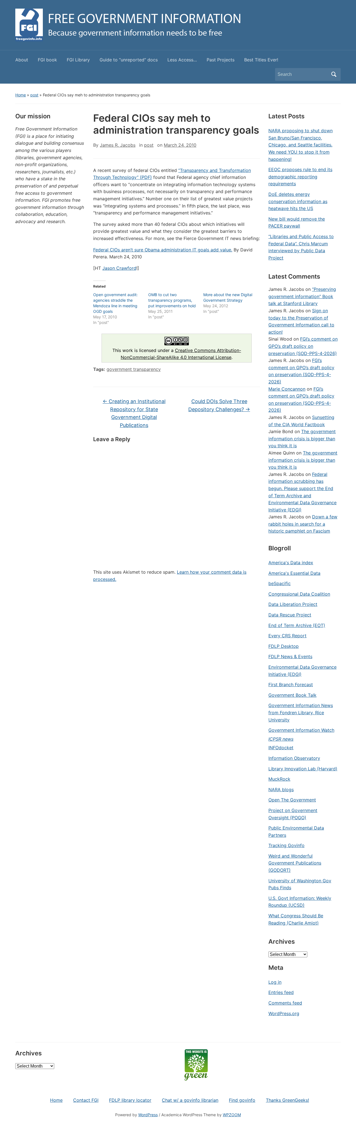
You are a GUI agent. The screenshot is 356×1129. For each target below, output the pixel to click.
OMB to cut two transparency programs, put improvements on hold (172, 300)
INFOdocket (280, 747)
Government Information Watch (301, 730)
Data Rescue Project (289, 615)
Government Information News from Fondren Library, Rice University (300, 712)
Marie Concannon (286, 389)
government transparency (134, 369)
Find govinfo (242, 1100)
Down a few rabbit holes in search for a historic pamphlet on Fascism (302, 524)
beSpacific (279, 583)
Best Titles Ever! (261, 60)
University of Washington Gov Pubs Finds (299, 884)
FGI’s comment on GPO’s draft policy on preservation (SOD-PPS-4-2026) (303, 346)
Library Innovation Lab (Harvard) (302, 768)
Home (20, 95)
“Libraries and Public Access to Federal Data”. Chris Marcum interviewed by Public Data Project (301, 247)
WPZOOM (232, 1114)
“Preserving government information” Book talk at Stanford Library (302, 296)
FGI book (47, 60)
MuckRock (279, 779)
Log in (274, 982)
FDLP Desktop (283, 646)
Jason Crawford (119, 268)
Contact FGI (85, 1100)
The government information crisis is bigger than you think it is (302, 438)
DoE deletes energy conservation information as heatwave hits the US (297, 201)
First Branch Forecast (290, 684)
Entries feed (281, 992)
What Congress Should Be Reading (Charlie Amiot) (295, 919)
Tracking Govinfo (286, 845)
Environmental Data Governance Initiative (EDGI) (302, 670)
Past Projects (220, 60)
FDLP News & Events (290, 656)
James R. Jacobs (117, 145)
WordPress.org (283, 1013)
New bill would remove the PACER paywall (296, 222)
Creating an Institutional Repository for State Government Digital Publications (134, 413)
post (34, 95)
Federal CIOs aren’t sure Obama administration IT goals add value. (162, 250)
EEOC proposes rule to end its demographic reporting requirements (300, 176)
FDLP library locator (130, 1100)
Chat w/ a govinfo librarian (190, 1100)
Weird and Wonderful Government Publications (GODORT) (294, 863)
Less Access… (182, 60)
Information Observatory (294, 758)
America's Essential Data (294, 573)
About (21, 60)
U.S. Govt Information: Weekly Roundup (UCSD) (299, 901)
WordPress (148, 1114)
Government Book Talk (292, 695)
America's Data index (290, 562)
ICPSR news (280, 739)
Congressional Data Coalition (299, 594)
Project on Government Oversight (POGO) (292, 814)
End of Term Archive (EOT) (296, 625)
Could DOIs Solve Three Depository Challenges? (219, 405)
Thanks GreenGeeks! (287, 1100)
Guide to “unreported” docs (129, 60)
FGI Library (78, 60)
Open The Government (292, 800)
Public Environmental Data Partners (296, 831)
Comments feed (285, 1003)
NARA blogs (281, 789)
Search (334, 74)
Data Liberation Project (292, 604)
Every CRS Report (287, 635)
